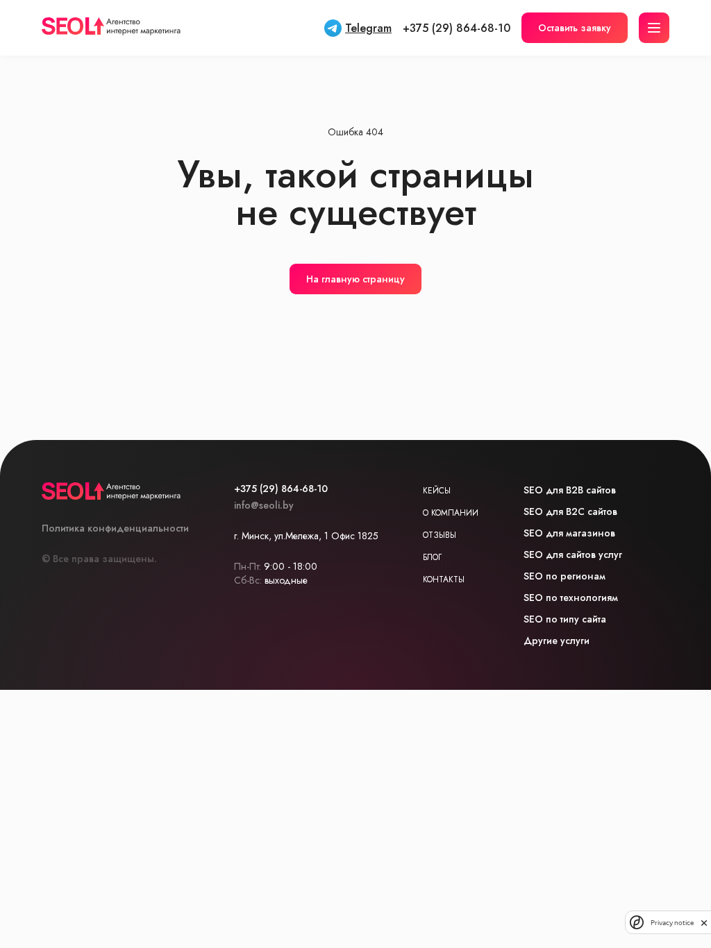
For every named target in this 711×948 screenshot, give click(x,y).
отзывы (439, 535)
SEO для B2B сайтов (570, 490)
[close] (704, 922)
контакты (444, 579)
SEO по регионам (564, 576)
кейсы (437, 490)
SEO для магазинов (569, 533)
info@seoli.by (264, 505)
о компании (450, 513)
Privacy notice (672, 922)
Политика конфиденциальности (115, 528)
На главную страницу (355, 279)
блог (432, 557)
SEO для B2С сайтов (570, 511)
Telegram (368, 28)
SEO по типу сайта (565, 619)
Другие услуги (556, 640)
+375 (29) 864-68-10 (456, 28)
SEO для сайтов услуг (573, 554)
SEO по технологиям (571, 597)
